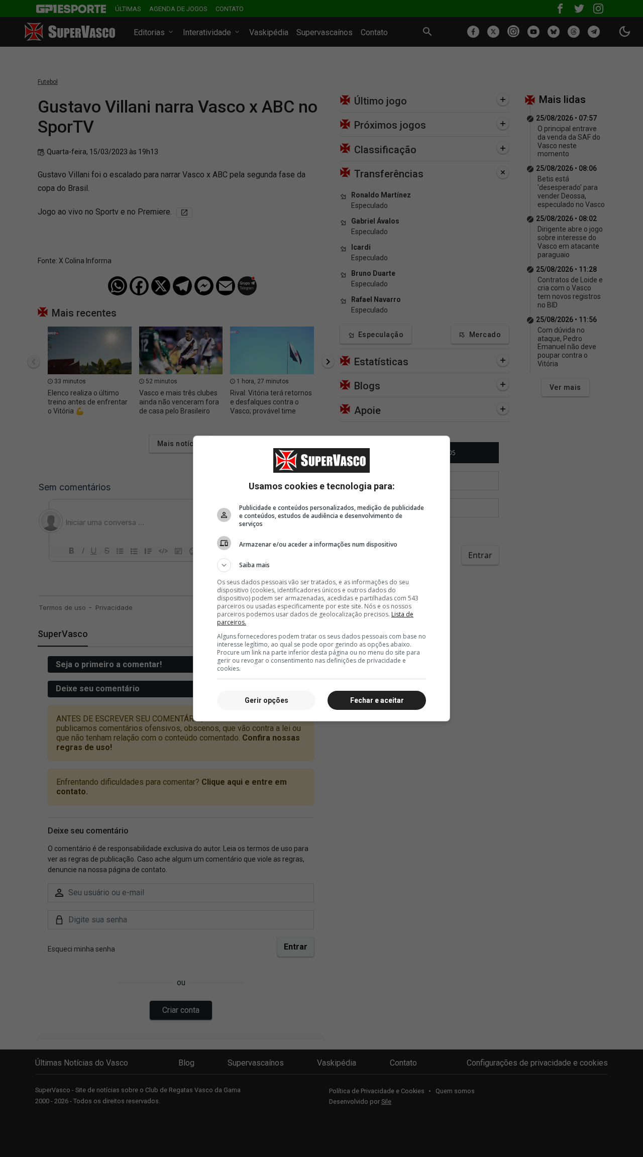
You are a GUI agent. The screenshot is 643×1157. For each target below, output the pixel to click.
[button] (321, 565)
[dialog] (321, 578)
